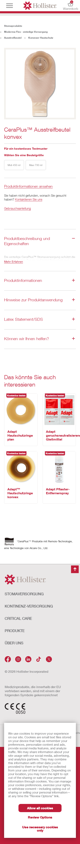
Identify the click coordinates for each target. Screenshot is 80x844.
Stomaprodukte (13, 25)
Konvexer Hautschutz (40, 37)
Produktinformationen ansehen (28, 186)
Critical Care (18, 618)
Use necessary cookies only (40, 828)
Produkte (15, 630)
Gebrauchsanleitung (17, 208)
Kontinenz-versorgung (29, 606)
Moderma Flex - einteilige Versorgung (26, 31)
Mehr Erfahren (13, 261)
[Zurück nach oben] (75, 569)
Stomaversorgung (24, 594)
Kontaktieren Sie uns (28, 199)
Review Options (40, 817)
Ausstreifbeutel (13, 37)
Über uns (14, 643)
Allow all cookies (40, 808)
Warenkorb (70, 5)
